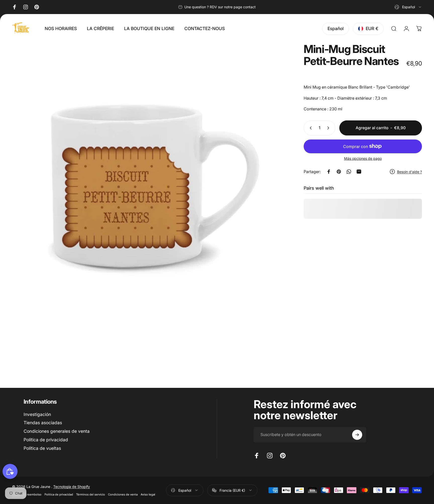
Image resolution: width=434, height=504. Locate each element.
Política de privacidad (46, 440)
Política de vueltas (42, 448)
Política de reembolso (26, 494)
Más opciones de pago (363, 158)
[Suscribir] (357, 435)
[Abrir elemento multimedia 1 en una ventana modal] (150, 181)
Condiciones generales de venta (57, 431)
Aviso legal (148, 494)
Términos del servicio (90, 494)
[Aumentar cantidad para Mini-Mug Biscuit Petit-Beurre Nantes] (329, 128)
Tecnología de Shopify (71, 486)
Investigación (37, 414)
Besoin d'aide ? (409, 172)
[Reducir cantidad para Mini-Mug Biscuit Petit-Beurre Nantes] (309, 128)
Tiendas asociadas (43, 422)
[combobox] (408, 7)
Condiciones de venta (123, 494)
